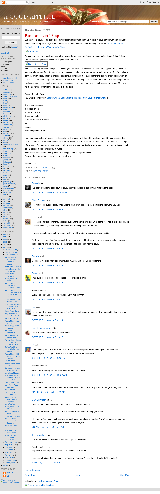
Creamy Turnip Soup (12, 382)
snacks (5, 212)
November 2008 (11, 252)
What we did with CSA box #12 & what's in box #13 (13, 306)
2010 (5, 242)
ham (5, 164)
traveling (6, 219)
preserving (7, 181)
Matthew (10, 473)
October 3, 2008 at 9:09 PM (49, 357)
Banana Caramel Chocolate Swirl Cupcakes (11, 421)
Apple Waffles (10, 404)
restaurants (7, 192)
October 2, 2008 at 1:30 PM (49, 209)
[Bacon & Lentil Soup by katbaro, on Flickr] (36, 64)
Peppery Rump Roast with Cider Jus (12, 300)
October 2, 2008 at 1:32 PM (49, 248)
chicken (6, 120)
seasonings (7, 208)
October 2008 (10, 255)
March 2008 (9, 457)
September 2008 (11, 442)
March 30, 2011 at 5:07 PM (48, 427)
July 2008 (9, 447)
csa (4, 131)
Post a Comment (32, 469)
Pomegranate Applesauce (10, 331)
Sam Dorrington (39, 399)
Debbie (35, 273)
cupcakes (6, 133)
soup (45, 171)
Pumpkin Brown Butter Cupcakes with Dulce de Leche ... (13, 342)
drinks (5, 140)
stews (5, 216)
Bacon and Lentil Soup (42, 35)
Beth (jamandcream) (41, 327)
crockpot (6, 129)
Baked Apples (10, 390)
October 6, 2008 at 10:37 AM (49, 374)
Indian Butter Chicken (12, 416)
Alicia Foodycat (39, 200)
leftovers (6, 171)
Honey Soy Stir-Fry (11, 318)
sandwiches (7, 199)
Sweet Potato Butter (12, 311)
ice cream (6, 166)
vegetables (7, 223)
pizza (5, 177)
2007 (5, 465)
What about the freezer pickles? (11, 431)
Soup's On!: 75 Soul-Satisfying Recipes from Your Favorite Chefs (76, 97)
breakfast (6, 112)
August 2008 (10, 445)
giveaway (6, 157)
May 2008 (9, 452)
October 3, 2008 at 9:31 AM (49, 320)
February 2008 (10, 460)
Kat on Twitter (8, 80)
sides (5, 210)
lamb (5, 168)
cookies (6, 127)
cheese (6, 118)
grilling (5, 160)
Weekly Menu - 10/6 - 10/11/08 (12, 408)
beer (5, 103)
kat (8, 476)
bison (5, 105)
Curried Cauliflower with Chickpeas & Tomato (12, 349)
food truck (7, 153)
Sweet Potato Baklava (13, 266)
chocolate (6, 123)
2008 (5, 247)
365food (6, 90)
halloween (7, 162)
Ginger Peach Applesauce (10, 393)
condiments (7, 125)
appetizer (6, 92)
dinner (5, 138)
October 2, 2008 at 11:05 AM (49, 192)
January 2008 (10, 463)
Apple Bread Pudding (12, 373)
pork (5, 179)
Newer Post (30, 474)
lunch (5, 173)
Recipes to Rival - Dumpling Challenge (11, 437)
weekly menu (8, 227)
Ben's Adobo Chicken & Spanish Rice (12, 369)
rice (4, 195)
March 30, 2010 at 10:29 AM (48, 391)
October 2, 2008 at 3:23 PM (49, 265)
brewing (6, 114)
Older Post (125, 474)
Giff (33, 307)
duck (5, 142)
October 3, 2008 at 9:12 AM (49, 299)
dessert (6, 136)
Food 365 (6, 151)
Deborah (36, 183)
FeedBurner (15, 47)
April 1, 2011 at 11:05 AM (47, 462)
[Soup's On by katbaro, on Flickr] (31, 51)
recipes (37, 171)
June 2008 (9, 450)
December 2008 (11, 249)
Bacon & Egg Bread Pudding (12, 327)
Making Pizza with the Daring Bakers (12, 270)
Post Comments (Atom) (48, 480)
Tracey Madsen (39, 434)
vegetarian (7, 225)
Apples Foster (10, 361)
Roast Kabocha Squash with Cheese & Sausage (10, 260)
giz (33, 344)
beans (5, 98)
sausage (6, 203)
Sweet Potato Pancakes (10, 275)
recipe (5, 186)
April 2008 (9, 455)
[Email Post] (53, 168)
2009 (5, 244)
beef (5, 101)
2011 (5, 239)
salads (5, 197)
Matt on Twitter (8, 82)
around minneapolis (10, 96)
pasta (5, 175)
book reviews (8, 107)
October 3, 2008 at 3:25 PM (49, 337)
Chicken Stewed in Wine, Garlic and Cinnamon (12, 399)
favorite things (8, 149)
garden (6, 155)
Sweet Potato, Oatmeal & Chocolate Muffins (12, 285)
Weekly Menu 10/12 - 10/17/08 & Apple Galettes (12, 356)
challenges (7, 116)
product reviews (9, 184)
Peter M (35, 256)
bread (5, 109)
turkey (5, 221)
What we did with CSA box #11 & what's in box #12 (13, 377)
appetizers (7, 94)
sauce (5, 201)
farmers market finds (10, 144)
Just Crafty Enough (10, 78)
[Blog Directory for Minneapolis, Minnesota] (11, 483)
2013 (5, 234)
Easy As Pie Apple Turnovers (11, 386)
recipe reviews (8, 188)
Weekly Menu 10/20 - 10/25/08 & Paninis (13, 322)
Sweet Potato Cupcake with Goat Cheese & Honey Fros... (13, 293)
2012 (5, 237)
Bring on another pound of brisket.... (13, 315)
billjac (34, 217)
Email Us (5, 53)
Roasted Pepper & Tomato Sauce (11, 336)
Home (77, 474)
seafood (6, 205)
